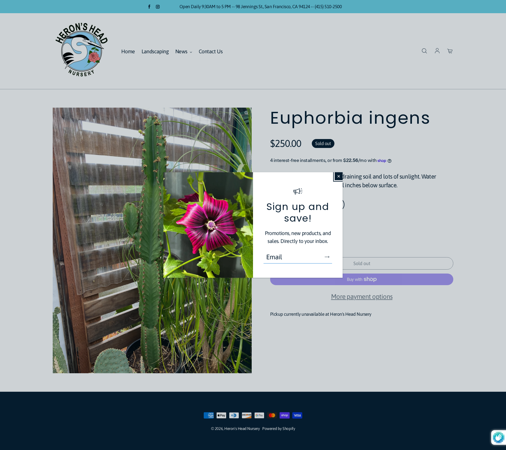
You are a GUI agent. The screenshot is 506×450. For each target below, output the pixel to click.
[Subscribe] (327, 257)
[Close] (339, 176)
